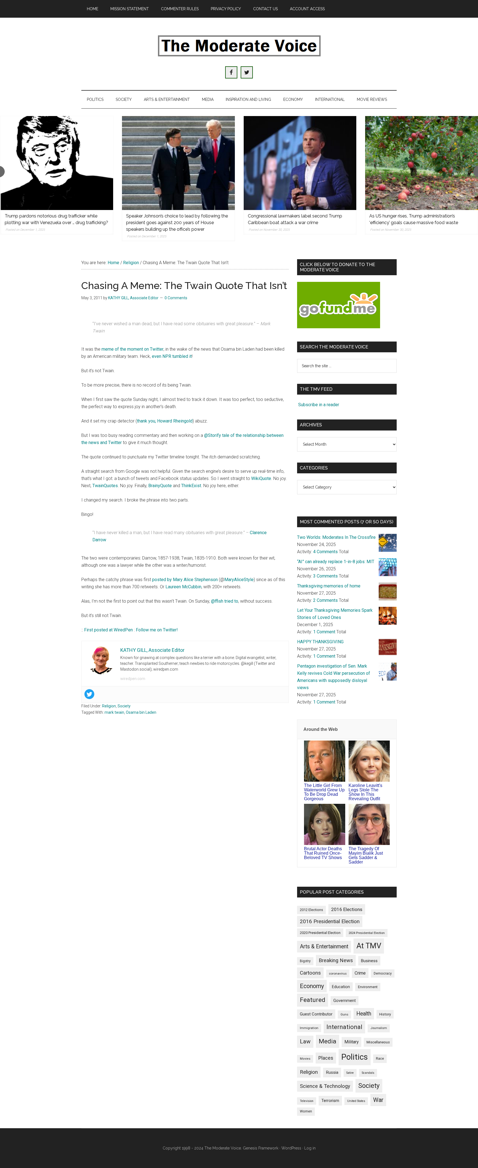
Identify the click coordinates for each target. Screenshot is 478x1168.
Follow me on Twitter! (157, 629)
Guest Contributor (316, 1014)
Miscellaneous (378, 1042)
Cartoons (310, 973)
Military (351, 1041)
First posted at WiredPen (108, 629)
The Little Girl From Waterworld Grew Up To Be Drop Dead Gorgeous (324, 792)
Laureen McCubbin (183, 586)
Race (380, 1058)
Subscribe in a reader (318, 404)
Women (306, 1111)
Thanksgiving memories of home (328, 586)
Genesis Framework (260, 1148)
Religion (109, 706)
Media (327, 1041)
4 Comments (325, 551)
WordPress (291, 1148)
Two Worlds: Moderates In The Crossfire (336, 537)
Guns (344, 1014)
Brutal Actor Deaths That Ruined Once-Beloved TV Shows (323, 853)
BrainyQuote (160, 485)
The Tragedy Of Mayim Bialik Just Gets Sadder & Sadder (366, 855)
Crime (360, 973)
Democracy (383, 973)
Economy (312, 986)
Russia (332, 1072)
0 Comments (176, 298)
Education (341, 987)
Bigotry (305, 961)
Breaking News (336, 960)
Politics (354, 1057)
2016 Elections (346, 909)
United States (356, 1101)
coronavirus (338, 973)
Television (306, 1101)
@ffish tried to (224, 601)
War (378, 1099)
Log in (310, 1148)
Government (344, 1000)
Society (124, 706)
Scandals (368, 1073)
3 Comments (325, 576)
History (385, 1014)
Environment (368, 987)
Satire (350, 1073)
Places (325, 1058)
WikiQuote (261, 478)
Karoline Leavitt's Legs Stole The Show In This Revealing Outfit (365, 792)
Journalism (378, 1028)
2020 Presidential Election (320, 933)
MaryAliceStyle (239, 579)
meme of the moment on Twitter (132, 349)
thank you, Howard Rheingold (165, 421)
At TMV (368, 945)
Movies (305, 1059)
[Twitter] (89, 694)
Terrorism (330, 1100)
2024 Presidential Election (367, 933)
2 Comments (325, 600)
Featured (312, 1000)
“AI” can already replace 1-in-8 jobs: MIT (335, 561)
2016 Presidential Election (330, 921)
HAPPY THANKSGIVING (320, 641)
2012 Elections (311, 910)
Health (363, 1013)
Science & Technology (325, 1086)
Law (305, 1041)
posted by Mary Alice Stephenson (185, 579)
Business (369, 960)
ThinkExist (191, 485)
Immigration (309, 1028)
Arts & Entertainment (324, 946)
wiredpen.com (132, 678)
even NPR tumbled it (172, 356)
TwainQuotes (105, 485)
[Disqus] (185, 808)
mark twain (114, 712)
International (344, 1026)
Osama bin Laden (141, 712)
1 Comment (324, 631)
